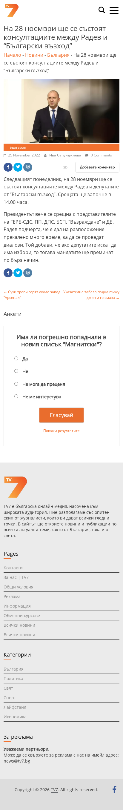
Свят (8, 688)
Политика (13, 678)
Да (25, 359)
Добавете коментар (97, 167)
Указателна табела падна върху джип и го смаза (91, 294)
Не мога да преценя (43, 384)
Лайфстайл (15, 707)
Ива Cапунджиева (65, 155)
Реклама (12, 596)
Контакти (13, 568)
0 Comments (101, 155)
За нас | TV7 (16, 577)
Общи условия (18, 587)
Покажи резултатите (61, 430)
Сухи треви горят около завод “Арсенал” (32, 294)
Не (25, 371)
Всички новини (19, 625)
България (58, 55)
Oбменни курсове (22, 615)
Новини (34, 55)
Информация (17, 606)
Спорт (10, 697)
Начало (12, 55)
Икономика (15, 717)
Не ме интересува (41, 396)
